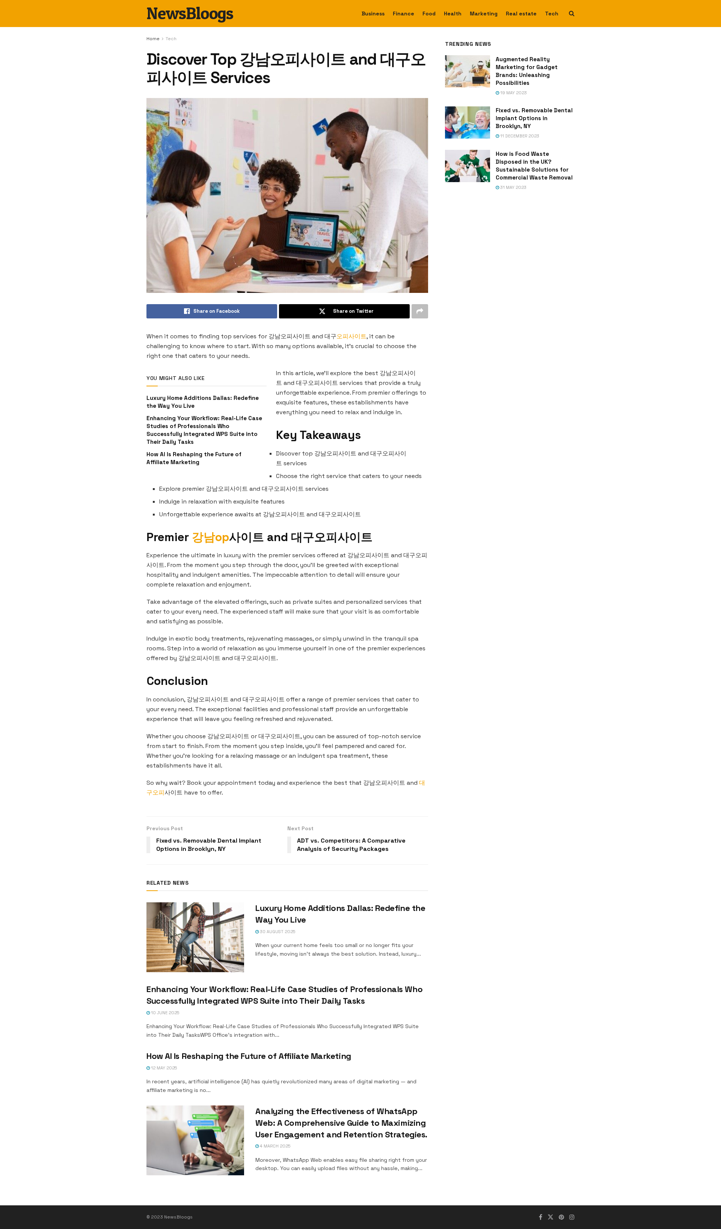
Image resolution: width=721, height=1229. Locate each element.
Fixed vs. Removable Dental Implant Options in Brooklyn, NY (534, 118)
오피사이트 (351, 336)
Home (153, 39)
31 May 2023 (512, 187)
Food (429, 13)
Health (453, 13)
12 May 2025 (163, 1068)
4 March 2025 (274, 1146)
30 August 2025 (277, 931)
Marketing (484, 13)
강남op (210, 536)
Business (373, 13)
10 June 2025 (164, 1012)
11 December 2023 (519, 136)
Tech (551, 13)
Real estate (521, 13)
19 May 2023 (513, 92)
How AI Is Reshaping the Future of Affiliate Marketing (248, 1056)
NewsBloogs (189, 13)
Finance (403, 13)
